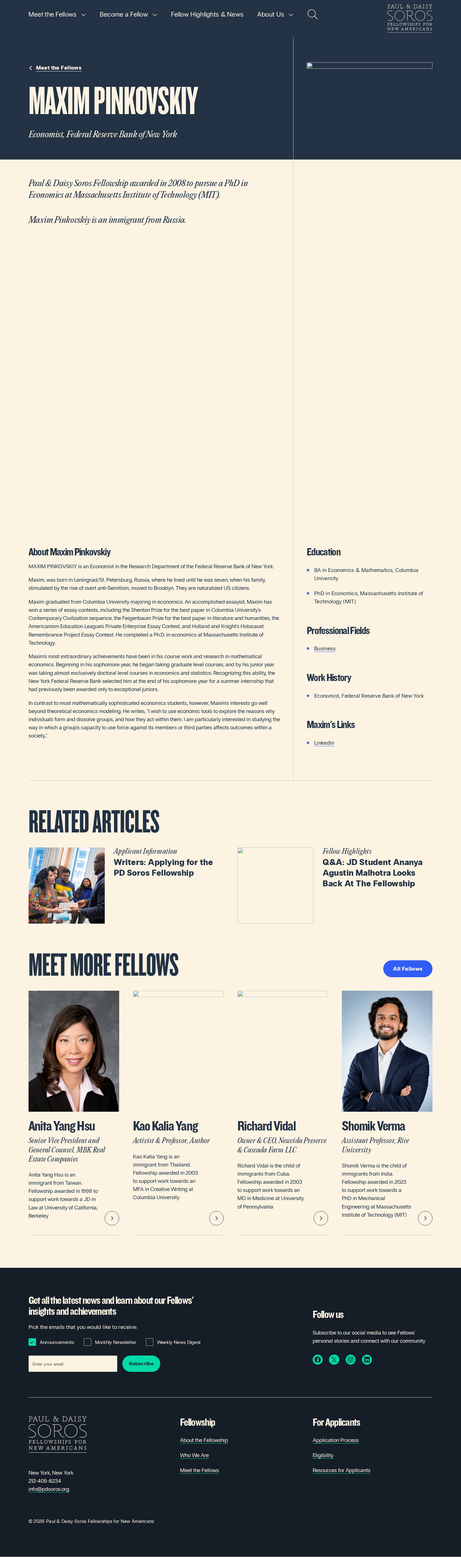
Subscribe (141, 1364)
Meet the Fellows (53, 14)
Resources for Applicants (341, 1470)
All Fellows (408, 969)
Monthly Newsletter (116, 1342)
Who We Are (194, 1455)
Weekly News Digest (179, 1342)
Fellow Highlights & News (207, 14)
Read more (126, 885)
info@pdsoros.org (49, 1489)
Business (325, 648)
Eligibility (323, 1455)
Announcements (57, 1342)
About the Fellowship (204, 1440)
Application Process (336, 1440)
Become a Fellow (124, 14)
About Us (270, 14)
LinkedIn (324, 743)
